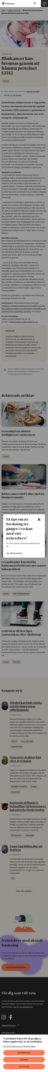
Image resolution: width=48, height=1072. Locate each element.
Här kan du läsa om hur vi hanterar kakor (19, 1046)
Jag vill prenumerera (14, 553)
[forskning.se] (7, 3)
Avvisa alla (24, 1066)
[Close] (39, 519)
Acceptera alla (24, 1052)
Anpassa (24, 1059)
